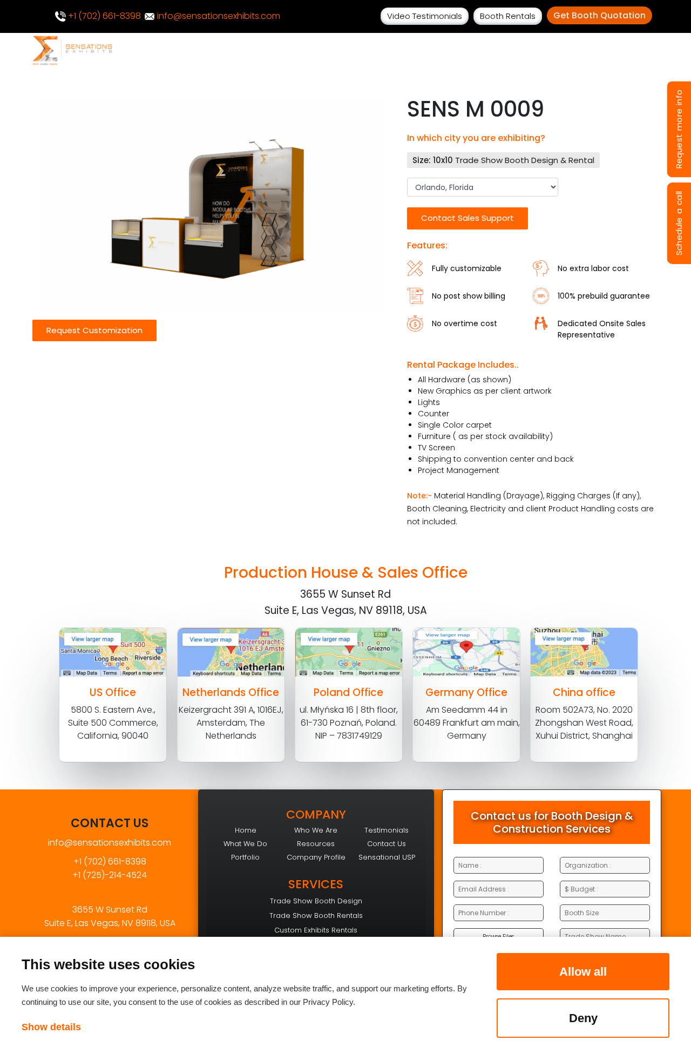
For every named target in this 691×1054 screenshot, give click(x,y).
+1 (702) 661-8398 (103, 16)
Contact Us (386, 844)
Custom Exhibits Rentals (315, 930)
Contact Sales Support (467, 218)
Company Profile (316, 857)
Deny (583, 1018)
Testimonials (386, 830)
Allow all (583, 971)
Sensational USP (386, 857)
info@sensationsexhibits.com (217, 16)
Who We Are (315, 830)
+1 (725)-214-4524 (109, 875)
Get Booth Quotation (599, 15)
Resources (316, 844)
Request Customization (94, 330)
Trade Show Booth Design (316, 901)
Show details (51, 1027)
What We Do (245, 844)
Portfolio (245, 857)
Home (245, 830)
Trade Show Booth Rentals (316, 915)
